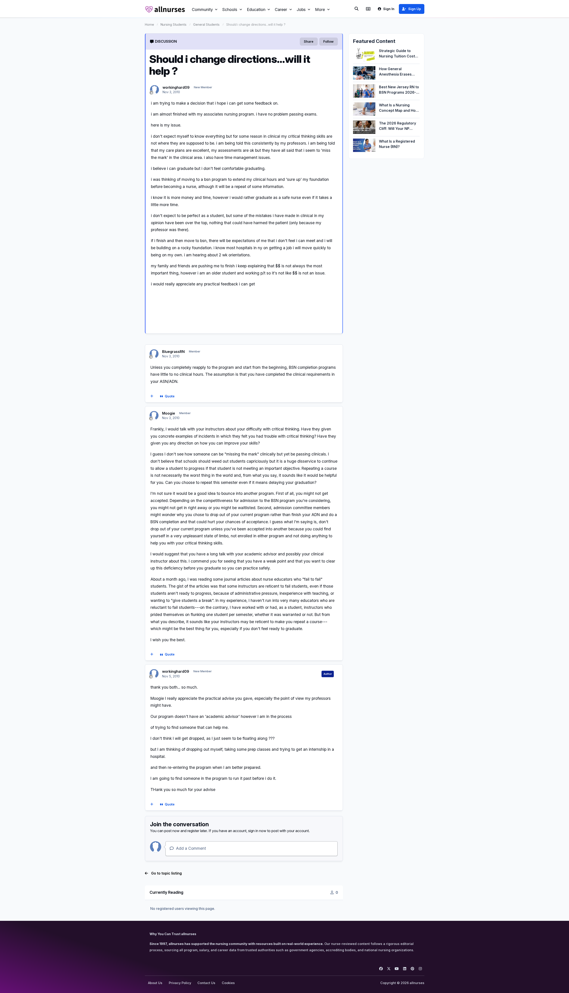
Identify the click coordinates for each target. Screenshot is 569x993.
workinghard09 (176, 87)
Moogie (168, 413)
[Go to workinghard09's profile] (154, 89)
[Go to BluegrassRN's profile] (154, 353)
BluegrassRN (173, 351)
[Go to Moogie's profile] (154, 415)
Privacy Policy (180, 983)
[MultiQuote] (152, 396)
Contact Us (206, 983)
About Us (155, 983)
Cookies (228, 983)
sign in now (257, 831)
